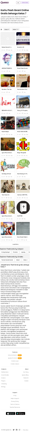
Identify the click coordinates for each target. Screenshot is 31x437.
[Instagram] (19, 430)
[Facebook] (16, 430)
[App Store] (10, 413)
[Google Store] (20, 413)
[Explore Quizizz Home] (5, 3)
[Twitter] (13, 430)
